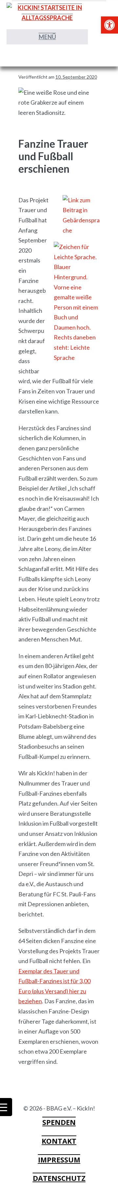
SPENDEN (59, 1122)
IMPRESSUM (59, 1159)
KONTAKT (59, 1141)
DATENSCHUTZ (59, 1178)
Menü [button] (47, 36)
